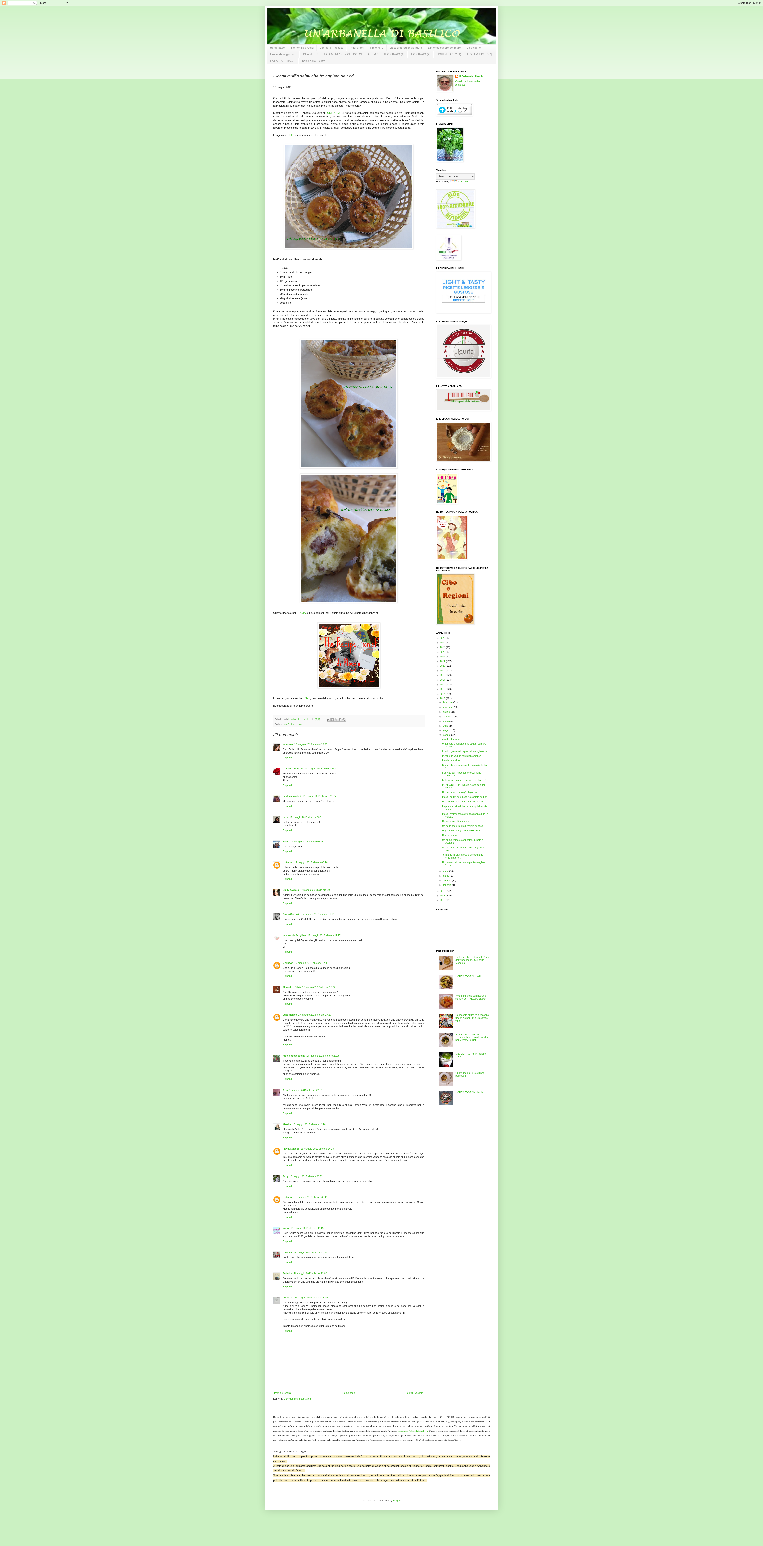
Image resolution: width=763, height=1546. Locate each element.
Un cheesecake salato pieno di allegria (463, 801)
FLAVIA (301, 612)
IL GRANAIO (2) (420, 54)
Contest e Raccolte (331, 47)
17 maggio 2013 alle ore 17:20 (314, 1014)
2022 (443, 656)
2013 (443, 698)
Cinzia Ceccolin (291, 914)
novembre (448, 707)
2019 (443, 670)
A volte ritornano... (451, 739)
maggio (447, 735)
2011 (443, 895)
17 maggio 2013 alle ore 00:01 (306, 817)
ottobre (447, 711)
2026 (443, 638)
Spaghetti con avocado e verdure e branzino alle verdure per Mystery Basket (472, 1037)
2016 (443, 684)
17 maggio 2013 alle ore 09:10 (316, 890)
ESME (306, 698)
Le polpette (474, 47)
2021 (443, 661)
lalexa (286, 1228)
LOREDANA (333, 112)
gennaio (447, 885)
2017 (443, 679)
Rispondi (287, 757)
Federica (288, 1273)
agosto (446, 721)
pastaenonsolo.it (292, 796)
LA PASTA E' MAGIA (282, 60)
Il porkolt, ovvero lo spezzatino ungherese (464, 751)
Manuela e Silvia (292, 987)
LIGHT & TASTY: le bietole (469, 1092)
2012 (443, 891)
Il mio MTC (377, 47)
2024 (443, 647)
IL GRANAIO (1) (394, 54)
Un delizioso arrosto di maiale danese (462, 826)
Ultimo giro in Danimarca (455, 821)
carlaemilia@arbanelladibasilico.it (413, 1431)
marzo (446, 875)
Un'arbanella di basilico (472, 76)
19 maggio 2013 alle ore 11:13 (307, 1228)
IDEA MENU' (310, 54)
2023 (443, 652)
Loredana (288, 1297)
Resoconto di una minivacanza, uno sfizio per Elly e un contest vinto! (472, 1018)
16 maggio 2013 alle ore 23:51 (321, 768)
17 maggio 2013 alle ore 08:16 (311, 862)
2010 (443, 900)
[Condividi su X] (336, 720)
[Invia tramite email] (329, 720)
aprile (446, 871)
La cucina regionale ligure (406, 47)
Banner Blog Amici (302, 47)
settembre (448, 716)
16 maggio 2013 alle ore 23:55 (319, 796)
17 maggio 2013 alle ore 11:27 (324, 935)
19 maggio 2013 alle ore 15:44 (310, 1252)
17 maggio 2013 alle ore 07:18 (306, 841)
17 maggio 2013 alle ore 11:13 (317, 914)
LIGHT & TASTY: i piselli (468, 976)
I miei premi (356, 47)
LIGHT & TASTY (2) (479, 54)
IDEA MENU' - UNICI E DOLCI (343, 54)
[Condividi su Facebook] (340, 720)
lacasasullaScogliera (294, 935)
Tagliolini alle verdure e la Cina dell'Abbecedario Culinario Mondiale (472, 960)
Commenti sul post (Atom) (298, 1398)
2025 (443, 642)
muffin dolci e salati (293, 724)
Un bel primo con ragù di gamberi (460, 792)
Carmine (287, 1252)
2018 (443, 675)
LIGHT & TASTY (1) (448, 54)
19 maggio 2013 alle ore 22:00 (310, 1273)
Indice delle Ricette (313, 60)
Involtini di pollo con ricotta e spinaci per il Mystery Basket (470, 997)
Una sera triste (450, 835)
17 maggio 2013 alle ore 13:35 (311, 963)
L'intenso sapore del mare (444, 47)
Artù (285, 1090)
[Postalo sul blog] (332, 720)
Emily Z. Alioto (291, 890)
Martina (287, 1124)
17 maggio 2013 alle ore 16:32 (318, 987)
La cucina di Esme (293, 768)
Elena (286, 841)
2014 (443, 694)
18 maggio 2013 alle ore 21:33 (306, 1176)
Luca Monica (290, 1014)
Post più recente (283, 1393)
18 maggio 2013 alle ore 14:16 (309, 1124)
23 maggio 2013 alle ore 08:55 (311, 1297)
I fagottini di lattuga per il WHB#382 (461, 830)
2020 (443, 666)
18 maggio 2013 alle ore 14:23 (317, 1148)
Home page (277, 47)
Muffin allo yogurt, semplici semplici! (461, 756)
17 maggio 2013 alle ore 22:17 (305, 1090)
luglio (446, 725)
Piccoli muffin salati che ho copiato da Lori (464, 797)
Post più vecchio (414, 1393)
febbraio (447, 880)
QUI (290, 135)
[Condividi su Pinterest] (344, 720)
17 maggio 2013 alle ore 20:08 (323, 1055)
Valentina (288, 744)
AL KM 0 (373, 54)
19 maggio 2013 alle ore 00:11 (310, 1197)
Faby (285, 1176)
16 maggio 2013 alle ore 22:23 (310, 744)
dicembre (448, 702)
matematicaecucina (294, 1055)
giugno (447, 730)
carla (286, 817)
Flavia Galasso (291, 1148)
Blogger (397, 1500)
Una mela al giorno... (283, 54)
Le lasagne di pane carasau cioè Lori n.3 (464, 780)
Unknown (288, 862)
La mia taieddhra (451, 760)
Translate (463, 181)
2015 (443, 689)
